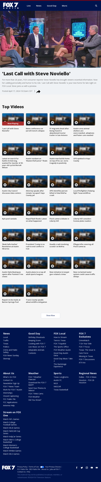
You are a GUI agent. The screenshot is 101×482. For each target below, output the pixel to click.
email (97, 468)
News (6, 333)
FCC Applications (10, 402)
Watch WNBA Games (12, 450)
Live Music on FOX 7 (37, 346)
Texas (5, 343)
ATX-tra (82, 362)
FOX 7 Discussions (87, 359)
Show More (50, 316)
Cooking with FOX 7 (36, 343)
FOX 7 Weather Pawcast (34, 378)
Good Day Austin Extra (61, 354)
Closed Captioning (11, 396)
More (64, 5)
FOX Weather (34, 397)
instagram (87, 468)
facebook (77, 468)
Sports (57, 373)
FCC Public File (9, 399)
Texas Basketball (61, 389)
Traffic (6, 340)
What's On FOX (9, 377)
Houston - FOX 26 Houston (86, 381)
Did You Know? (34, 400)
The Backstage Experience (60, 365)
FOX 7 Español (60, 343)
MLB (56, 383)
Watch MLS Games (11, 454)
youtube (92, 468)
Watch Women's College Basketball (11, 446)
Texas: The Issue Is (87, 350)
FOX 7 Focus (84, 346)
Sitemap (6, 358)
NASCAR (57, 386)
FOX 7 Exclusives (85, 335)
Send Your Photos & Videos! (37, 389)
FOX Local (59, 333)
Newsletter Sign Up (11, 383)
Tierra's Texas (60, 340)
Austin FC (58, 380)
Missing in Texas (86, 356)
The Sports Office (61, 346)
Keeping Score (34, 340)
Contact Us (8, 380)
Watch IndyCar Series (12, 436)
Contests (32, 353)
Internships (7, 393)
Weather (33, 373)
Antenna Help (9, 405)
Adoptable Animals (36, 350)
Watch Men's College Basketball (12, 440)
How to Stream (60, 337)
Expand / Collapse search (96, 6)
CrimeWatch (84, 340)
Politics (6, 346)
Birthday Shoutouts (36, 337)
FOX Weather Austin (62, 350)
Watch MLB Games (11, 428)
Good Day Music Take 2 (63, 359)
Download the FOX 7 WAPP (37, 383)
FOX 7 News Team (11, 386)
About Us (8, 373)
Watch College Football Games (10, 423)
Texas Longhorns (61, 377)
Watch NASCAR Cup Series (11, 432)
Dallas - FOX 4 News (87, 377)
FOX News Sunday (11, 355)
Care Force (83, 353)
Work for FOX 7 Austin (12, 389)
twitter (82, 468)
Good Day (34, 333)
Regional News (88, 373)
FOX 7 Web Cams (35, 393)
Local (5, 337)
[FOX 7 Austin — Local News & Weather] (12, 6)
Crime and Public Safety (10, 351)
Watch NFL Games (11, 419)
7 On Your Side (85, 343)
